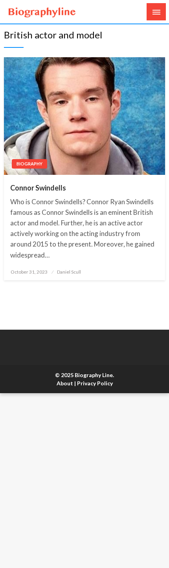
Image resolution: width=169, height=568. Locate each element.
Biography (29, 163)
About (65, 383)
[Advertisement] (84, 480)
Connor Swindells (38, 187)
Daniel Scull (69, 272)
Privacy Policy (95, 383)
